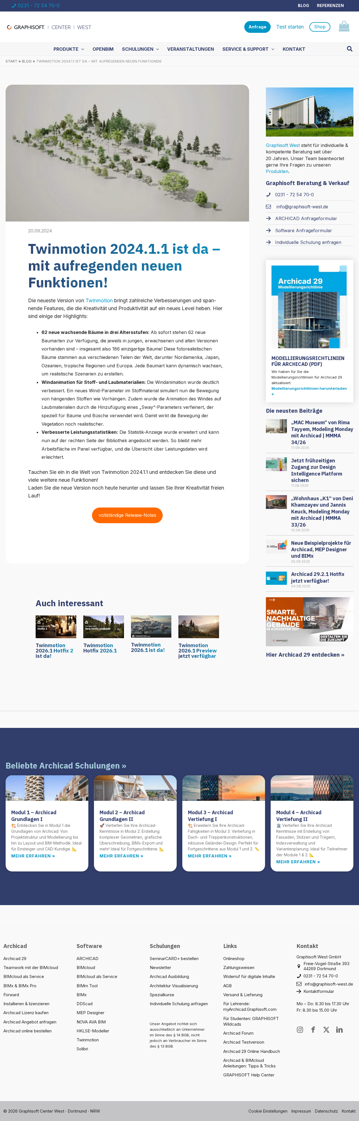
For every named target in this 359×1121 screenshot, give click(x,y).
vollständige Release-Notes (127, 515)
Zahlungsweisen (238, 967)
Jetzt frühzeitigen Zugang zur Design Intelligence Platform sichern (316, 470)
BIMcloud (86, 967)
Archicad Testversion (243, 1042)
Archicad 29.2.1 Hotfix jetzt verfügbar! (317, 577)
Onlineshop (234, 958)
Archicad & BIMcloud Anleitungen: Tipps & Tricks (249, 1063)
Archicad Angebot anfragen (29, 1022)
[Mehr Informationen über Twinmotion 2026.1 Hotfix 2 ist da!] (56, 626)
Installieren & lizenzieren (26, 1003)
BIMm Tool (87, 985)
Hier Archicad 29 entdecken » (305, 654)
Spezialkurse (162, 994)
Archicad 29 (14, 958)
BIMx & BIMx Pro (19, 985)
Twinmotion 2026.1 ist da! (148, 647)
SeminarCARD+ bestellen (174, 958)
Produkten (277, 171)
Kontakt (349, 1111)
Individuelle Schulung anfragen (179, 1003)
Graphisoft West (283, 145)
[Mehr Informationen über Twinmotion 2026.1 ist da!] (151, 626)
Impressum (301, 1111)
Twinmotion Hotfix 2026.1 (100, 648)
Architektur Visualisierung (174, 985)
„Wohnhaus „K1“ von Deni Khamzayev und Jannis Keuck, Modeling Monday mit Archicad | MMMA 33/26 (322, 511)
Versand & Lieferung (243, 994)
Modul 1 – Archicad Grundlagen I (33, 815)
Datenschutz (326, 1111)
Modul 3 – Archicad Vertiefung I (210, 815)
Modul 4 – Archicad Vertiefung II (298, 815)
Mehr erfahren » (33, 856)
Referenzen (330, 5)
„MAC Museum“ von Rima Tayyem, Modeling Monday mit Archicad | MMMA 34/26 (322, 432)
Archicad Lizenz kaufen (26, 1012)
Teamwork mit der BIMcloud (30, 967)
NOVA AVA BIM (91, 1022)
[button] (257, 27)
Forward (11, 994)
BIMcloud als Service (23, 976)
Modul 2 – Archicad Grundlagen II (122, 815)
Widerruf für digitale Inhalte (249, 976)
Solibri (82, 1048)
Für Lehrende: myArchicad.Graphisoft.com (250, 1006)
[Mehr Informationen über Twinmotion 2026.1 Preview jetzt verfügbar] (198, 626)
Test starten (290, 27)
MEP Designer (90, 1012)
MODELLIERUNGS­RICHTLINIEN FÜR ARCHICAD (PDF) (307, 361)
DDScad (85, 1003)
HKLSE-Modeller (93, 1031)
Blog (303, 5)
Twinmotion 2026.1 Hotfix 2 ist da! (54, 650)
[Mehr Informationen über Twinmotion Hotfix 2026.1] (103, 626)
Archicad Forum (238, 1033)
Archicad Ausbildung (169, 976)
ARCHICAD (87, 958)
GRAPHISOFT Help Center (248, 1075)
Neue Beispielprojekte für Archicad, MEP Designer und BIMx (321, 549)
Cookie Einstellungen (267, 1111)
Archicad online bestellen (27, 1031)
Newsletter (160, 967)
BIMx (82, 994)
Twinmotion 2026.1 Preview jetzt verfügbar (197, 650)
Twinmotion (99, 300)
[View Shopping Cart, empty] (344, 27)
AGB (227, 985)
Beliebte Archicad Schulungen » (66, 765)
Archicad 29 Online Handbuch (251, 1051)
